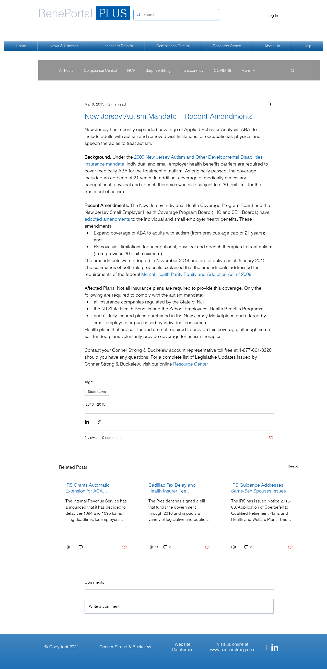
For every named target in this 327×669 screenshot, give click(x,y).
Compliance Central (100, 70)
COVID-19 (222, 70)
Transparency (192, 70)
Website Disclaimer (182, 646)
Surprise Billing (158, 70)
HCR (131, 70)
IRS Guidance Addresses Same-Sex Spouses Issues (258, 488)
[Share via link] (99, 421)
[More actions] (270, 104)
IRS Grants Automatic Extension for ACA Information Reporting (87, 488)
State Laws (97, 391)
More (245, 70)
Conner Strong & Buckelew (125, 646)
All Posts (66, 70)
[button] (292, 70)
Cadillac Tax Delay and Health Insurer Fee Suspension (172, 488)
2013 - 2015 (95, 404)
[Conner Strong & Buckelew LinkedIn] (274, 647)
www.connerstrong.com (232, 649)
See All (293, 466)
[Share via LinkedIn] (87, 421)
